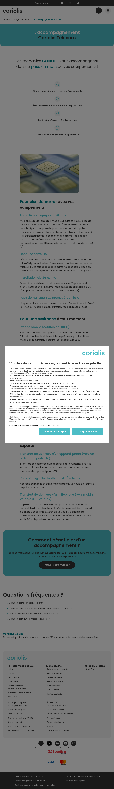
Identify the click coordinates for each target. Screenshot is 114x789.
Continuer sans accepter (54, 431)
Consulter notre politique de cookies (24, 426)
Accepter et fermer (87, 431)
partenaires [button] (43, 369)
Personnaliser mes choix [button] (50, 426)
